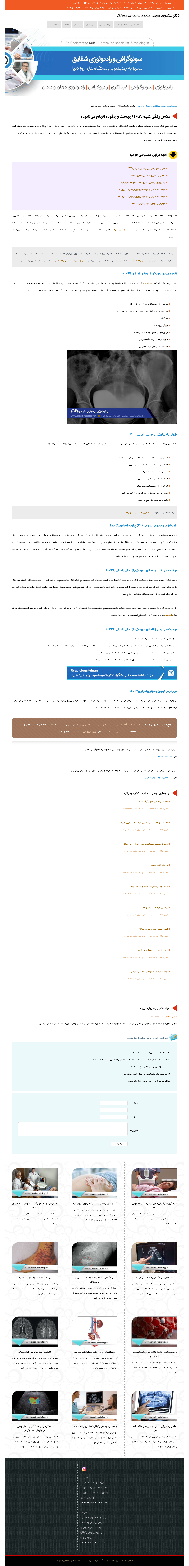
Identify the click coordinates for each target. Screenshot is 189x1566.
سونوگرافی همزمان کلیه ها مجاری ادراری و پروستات (145, 844)
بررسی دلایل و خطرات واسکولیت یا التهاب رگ (34, 1278)
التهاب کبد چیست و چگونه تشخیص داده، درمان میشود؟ (34, 1205)
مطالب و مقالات (121, 25)
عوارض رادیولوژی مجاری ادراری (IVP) (148, 203)
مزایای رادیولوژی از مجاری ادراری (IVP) (148, 175)
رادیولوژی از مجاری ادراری (123, 230)
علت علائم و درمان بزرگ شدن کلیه (153, 950)
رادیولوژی (168, 615)
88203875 (68, 8)
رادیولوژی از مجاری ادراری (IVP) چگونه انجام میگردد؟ (141, 182)
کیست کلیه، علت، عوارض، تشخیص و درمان (149, 971)
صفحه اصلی (136, 25)
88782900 (79, 8)
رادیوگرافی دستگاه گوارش (130, 724)
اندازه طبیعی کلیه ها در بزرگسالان (153, 929)
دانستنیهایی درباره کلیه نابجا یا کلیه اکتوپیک (149, 886)
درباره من (77, 25)
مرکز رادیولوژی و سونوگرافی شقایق (69, 260)
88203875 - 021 (147, 777)
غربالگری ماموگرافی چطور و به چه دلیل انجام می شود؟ (154, 1205)
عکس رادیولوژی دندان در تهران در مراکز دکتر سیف (154, 1428)
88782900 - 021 (164, 777)
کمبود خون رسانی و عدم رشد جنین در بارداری (95, 1203)
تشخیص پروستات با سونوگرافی (138, 512)
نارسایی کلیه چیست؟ (159, 865)
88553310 (75, 3)
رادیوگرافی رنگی (144, 106)
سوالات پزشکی (105, 25)
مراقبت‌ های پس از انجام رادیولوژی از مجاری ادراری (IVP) (140, 196)
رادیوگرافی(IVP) (139, 260)
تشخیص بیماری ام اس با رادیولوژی (34, 1352)
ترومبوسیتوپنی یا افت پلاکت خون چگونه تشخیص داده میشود (154, 1354)
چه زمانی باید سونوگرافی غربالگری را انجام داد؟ (94, 1426)
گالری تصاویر (90, 25)
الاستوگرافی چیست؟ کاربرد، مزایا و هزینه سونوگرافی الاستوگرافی (34, 1428)
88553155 (85, 3)
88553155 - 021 (86, 731)
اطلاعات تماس (54, 25)
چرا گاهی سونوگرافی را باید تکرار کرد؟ (154, 1278)
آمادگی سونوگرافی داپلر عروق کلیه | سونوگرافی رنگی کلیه (143, 822)
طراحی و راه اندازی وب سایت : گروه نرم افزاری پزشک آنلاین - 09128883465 (94, 1561)
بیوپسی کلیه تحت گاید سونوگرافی (153, 907)
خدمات (66, 25)
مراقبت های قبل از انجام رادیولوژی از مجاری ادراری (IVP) (140, 189)
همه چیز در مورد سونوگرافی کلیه (153, 801)
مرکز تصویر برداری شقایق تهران (95, 724)
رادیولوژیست (147, 283)
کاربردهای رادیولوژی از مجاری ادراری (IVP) (146, 168)
